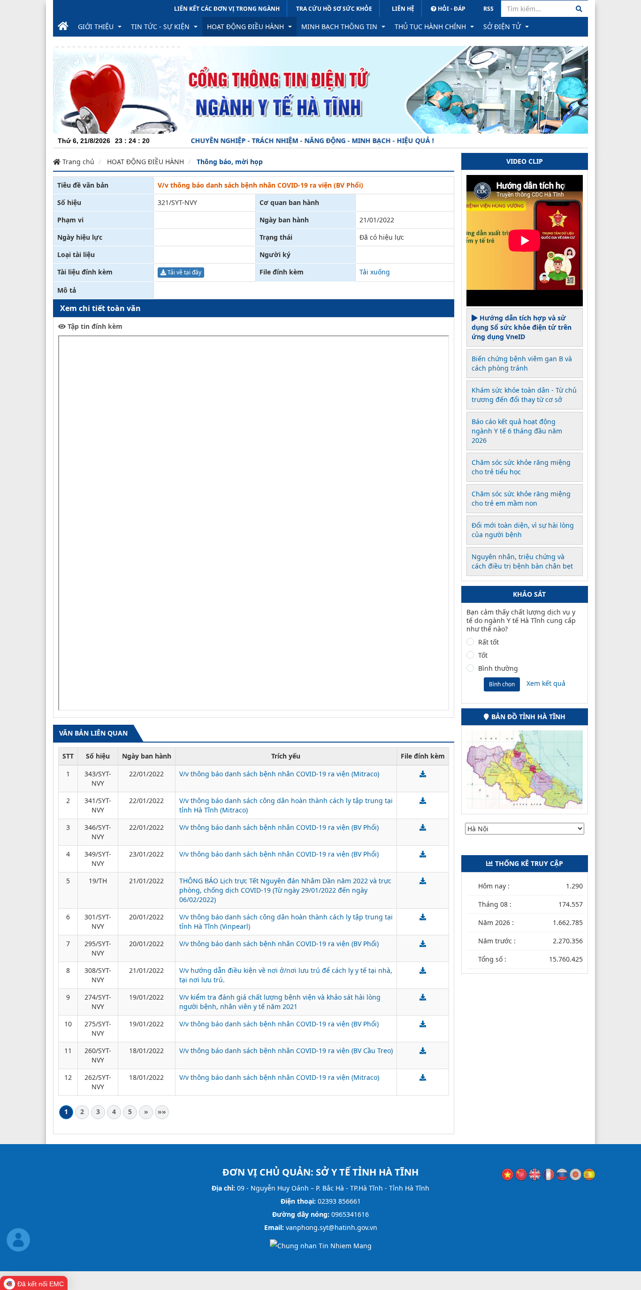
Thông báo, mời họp (230, 161)
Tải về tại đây (183, 272)
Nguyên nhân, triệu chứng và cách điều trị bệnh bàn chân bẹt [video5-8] (522, 561)
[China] (521, 1173)
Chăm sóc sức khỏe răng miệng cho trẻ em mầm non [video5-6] (521, 498)
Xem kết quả (546, 683)
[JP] (575, 1173)
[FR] (548, 1173)
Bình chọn (502, 684)
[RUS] (562, 1173)
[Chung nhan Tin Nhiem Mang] (321, 1245)
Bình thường (498, 668)
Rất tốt (488, 642)
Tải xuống (374, 271)
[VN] (507, 1173)
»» (162, 1111)
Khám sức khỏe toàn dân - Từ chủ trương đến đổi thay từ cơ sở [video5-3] (524, 395)
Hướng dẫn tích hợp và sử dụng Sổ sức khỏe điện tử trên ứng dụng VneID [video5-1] (522, 327)
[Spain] (589, 1173)
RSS (488, 9)
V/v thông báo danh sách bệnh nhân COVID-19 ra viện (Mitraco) (279, 773)
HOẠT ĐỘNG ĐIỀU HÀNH (145, 161)
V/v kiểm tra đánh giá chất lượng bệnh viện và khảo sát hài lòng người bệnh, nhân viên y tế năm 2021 (280, 1002)
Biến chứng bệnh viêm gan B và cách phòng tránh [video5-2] (522, 363)
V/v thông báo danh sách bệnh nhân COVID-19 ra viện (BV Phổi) (279, 827)
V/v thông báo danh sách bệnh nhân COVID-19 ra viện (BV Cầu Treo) (286, 1050)
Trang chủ (77, 161)
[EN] (535, 1173)
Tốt (483, 655)
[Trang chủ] (63, 27)
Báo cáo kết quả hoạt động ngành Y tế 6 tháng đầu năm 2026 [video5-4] (517, 431)
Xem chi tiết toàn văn (100, 308)
